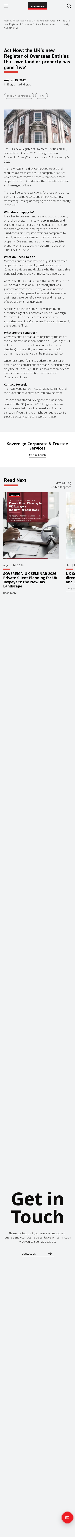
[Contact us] (67, 1517)
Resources (19, 20)
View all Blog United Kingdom (61, 485)
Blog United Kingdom (37, 20)
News (41, 95)
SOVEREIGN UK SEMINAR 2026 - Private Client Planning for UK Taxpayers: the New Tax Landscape (30, 579)
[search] (69, 6)
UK (67, 565)
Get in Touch (37, 455)
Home (7, 20)
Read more (10, 593)
